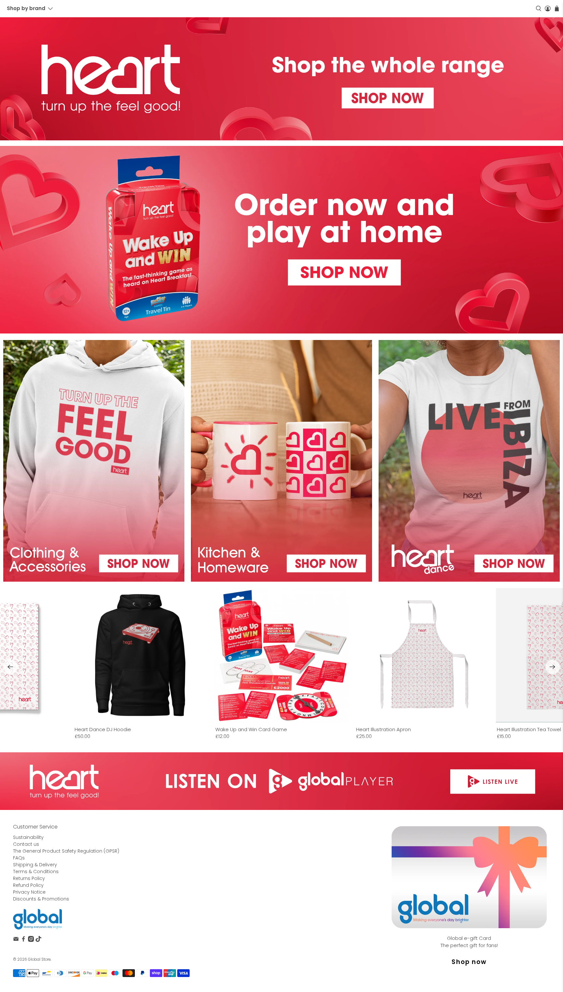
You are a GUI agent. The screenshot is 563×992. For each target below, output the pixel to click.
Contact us (26, 844)
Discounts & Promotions (41, 899)
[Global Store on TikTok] (38, 940)
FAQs (19, 858)
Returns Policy (29, 878)
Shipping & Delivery (35, 864)
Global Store (39, 959)
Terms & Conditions (36, 871)
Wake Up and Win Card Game (251, 729)
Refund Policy (28, 885)
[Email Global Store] (16, 940)
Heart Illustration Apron (383, 729)
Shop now (469, 961)
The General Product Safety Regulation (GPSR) (66, 851)
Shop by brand (26, 8)
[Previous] (10, 667)
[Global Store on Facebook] (23, 940)
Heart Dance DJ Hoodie (103, 729)
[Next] (552, 667)
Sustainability (28, 837)
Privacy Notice (29, 892)
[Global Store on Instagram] (31, 940)
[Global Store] (37, 919)
